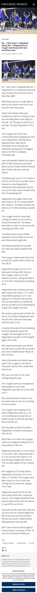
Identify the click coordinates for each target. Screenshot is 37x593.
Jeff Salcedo (7, 53)
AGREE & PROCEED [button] (18, 590)
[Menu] (33, 4)
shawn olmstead (21, 543)
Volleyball (5, 39)
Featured (31, 543)
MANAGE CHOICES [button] (19, 584)
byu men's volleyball (8, 543)
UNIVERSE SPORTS (14, 4)
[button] (33, 569)
